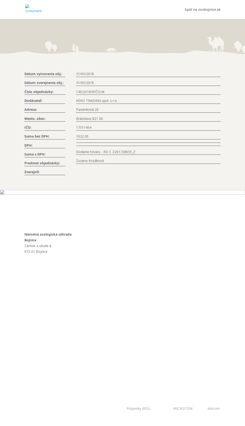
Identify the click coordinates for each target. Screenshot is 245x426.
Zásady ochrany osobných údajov (44, 373)
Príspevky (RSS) (138, 408)
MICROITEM (182, 408)
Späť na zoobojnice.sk (203, 10)
